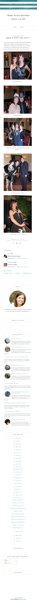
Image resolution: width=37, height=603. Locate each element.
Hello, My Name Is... (18, 527)
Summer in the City (18, 365)
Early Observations (18, 373)
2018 (17, 444)
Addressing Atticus (18, 419)
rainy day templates (18, 598)
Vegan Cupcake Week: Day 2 (18, 519)
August (18, 480)
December (17, 469)
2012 (17, 461)
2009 (17, 535)
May (18, 489)
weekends (26, 240)
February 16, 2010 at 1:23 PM (17, 267)
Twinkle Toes (11, 262)
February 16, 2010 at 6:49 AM (17, 258)
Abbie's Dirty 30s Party (18, 513)
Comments (8, 563)
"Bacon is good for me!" (18, 502)
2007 (17, 541)
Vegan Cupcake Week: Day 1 (18, 522)
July (18, 483)
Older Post (8, 273)
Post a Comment (7, 270)
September (18, 477)
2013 (17, 458)
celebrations (14, 240)
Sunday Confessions (18, 500)
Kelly (9, 253)
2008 (17, 538)
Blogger (20, 548)
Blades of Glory (18, 511)
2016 (17, 449)
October (18, 474)
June (17, 486)
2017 (17, 447)
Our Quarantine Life (18, 347)
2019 (17, 441)
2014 (17, 455)
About (22, 27)
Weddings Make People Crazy (15, 403)
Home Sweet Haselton (18, 15)
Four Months (16, 338)
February (17, 497)
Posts (7, 560)
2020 (17, 438)
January (18, 531)
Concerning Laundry (12, 411)
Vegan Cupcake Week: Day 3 (18, 516)
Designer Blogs (22, 599)
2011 (17, 464)
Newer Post (27, 273)
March (17, 495)
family (20, 240)
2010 (17, 467)
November (18, 472)
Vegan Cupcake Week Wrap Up (18, 508)
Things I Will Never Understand (16, 357)
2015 (17, 452)
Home (15, 27)
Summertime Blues (11, 383)
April (17, 492)
